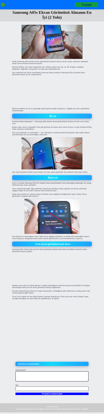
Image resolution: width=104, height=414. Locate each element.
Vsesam (86, 5)
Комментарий (20, 370)
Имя (16, 385)
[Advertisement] (52, 91)
